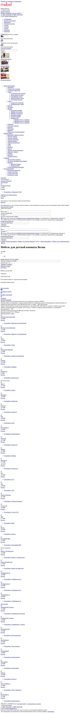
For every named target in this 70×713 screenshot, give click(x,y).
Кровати (6, 158)
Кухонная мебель (9, 169)
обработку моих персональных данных (28, 218)
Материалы (7, 22)
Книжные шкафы (16, 115)
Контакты (7, 31)
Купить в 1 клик (5, 266)
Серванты (10, 124)
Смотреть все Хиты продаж (9, 195)
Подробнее (13, 192)
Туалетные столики (16, 99)
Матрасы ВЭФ (15, 165)
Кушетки (10, 147)
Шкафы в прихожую (17, 113)
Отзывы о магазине (6, 295)
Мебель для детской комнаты (16, 132)
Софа (9, 144)
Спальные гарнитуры (14, 90)
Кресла (10, 149)
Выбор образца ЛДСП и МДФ (9, 259)
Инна (2, 198)
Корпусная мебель (9, 86)
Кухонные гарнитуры (14, 170)
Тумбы (9, 101)
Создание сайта (21, 704)
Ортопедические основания (16, 167)
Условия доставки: (6, 300)
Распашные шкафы (16, 110)
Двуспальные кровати (14, 159)
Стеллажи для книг (13, 126)
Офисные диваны (13, 152)
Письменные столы (16, 96)
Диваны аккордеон (13, 139)
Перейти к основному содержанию (11, 1)
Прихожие (11, 87)
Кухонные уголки (13, 175)
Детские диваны (12, 136)
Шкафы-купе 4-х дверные (21, 122)
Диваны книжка (12, 141)
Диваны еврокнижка (14, 142)
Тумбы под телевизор (17, 102)
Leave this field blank (7, 223)
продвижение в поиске (34, 704)
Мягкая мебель (8, 133)
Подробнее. (51, 711)
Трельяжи (10, 107)
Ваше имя (4, 211)
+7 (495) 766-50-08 (6, 14)
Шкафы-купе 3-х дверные (21, 121)
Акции (6, 28)
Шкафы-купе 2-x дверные (21, 119)
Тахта (9, 145)
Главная (3, 241)
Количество (5, 263)
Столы (9, 92)
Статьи (6, 25)
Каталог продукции (10, 20)
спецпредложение (6, 48)
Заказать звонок (5, 11)
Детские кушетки (13, 138)
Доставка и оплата (9, 23)
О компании (7, 19)
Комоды (10, 106)
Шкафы (10, 109)
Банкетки (10, 155)
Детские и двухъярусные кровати (17, 161)
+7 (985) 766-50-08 (17, 14)
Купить (3, 189)
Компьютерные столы (17, 98)
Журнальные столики (17, 95)
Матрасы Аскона (16, 164)
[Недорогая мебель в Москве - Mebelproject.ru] (14, 7)
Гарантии (7, 30)
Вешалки (10, 130)
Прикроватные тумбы (17, 104)
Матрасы (10, 162)
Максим (3, 202)
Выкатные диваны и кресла (16, 135)
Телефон (4, 215)
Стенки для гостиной (14, 89)
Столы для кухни (13, 172)
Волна (3, 243)
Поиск (3, 50)
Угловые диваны (12, 156)
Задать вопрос (5, 288)
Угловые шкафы (15, 116)
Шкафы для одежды (17, 112)
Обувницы (11, 129)
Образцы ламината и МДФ (9, 261)
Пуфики (10, 153)
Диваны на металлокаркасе (15, 150)
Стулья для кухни (13, 173)
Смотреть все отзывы (7, 207)
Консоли (10, 127)
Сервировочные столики (18, 93)
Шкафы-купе (15, 118)
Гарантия (3, 298)
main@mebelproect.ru (11, 16)
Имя (2, 229)
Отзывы (6, 27)
